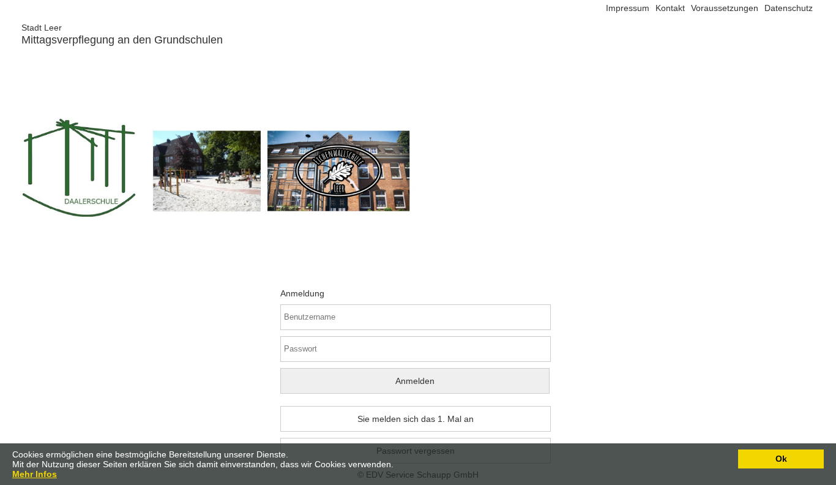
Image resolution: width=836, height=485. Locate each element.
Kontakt (670, 8)
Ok (781, 459)
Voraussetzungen (724, 8)
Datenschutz (788, 8)
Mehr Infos (34, 474)
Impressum (627, 8)
